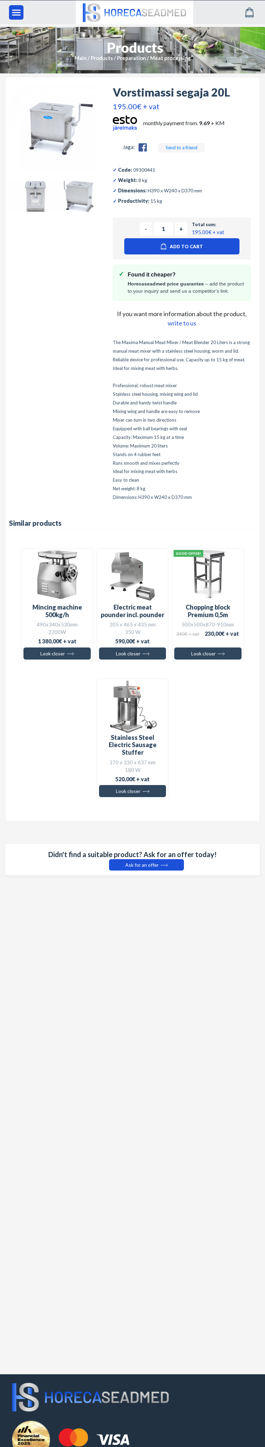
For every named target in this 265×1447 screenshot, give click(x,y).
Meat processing (170, 58)
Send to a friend (181, 147)
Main (81, 58)
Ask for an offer (142, 865)
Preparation (131, 58)
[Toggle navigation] (16, 12)
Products (102, 58)
